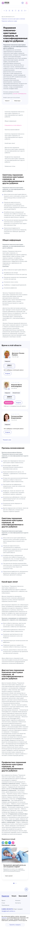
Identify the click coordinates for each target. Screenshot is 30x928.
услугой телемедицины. (20, 93)
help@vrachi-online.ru (8, 911)
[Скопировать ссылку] (13, 842)
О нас (3, 903)
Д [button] (18, 10)
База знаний (23, 896)
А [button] (6, 10)
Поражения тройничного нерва (9, 21)
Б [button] (9, 10)
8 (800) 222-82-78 (7, 909)
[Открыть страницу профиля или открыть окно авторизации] (26, 3)
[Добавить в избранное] (9, 357)
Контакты (18, 903)
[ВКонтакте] (9, 842)
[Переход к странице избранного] (22, 3)
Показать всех (7, 440)
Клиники (17, 900)
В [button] (12, 10)
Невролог (7, 100)
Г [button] (15, 10)
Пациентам (5, 896)
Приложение (5, 905)
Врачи (3, 900)
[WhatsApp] (6, 842)
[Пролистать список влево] (4, 10)
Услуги (14, 896)
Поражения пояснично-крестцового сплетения (13, 18)
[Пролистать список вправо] (26, 10)
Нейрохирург (17, 100)
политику (4, 917)
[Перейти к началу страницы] (26, 889)
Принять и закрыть (15, 924)
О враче (7, 373)
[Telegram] (3, 842)
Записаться (8, 402)
